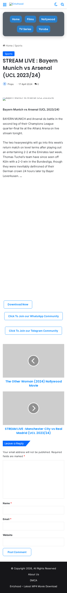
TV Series (25, 29)
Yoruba (43, 29)
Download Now (18, 304)
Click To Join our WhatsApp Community (33, 316)
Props (11, 84)
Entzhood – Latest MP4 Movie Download (33, 586)
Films (30, 19)
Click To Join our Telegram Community (33, 330)
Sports (18, 45)
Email (7, 519)
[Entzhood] (16, 4)
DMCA (33, 580)
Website (7, 534)
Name (7, 503)
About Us (33, 574)
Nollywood (48, 19)
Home (16, 19)
